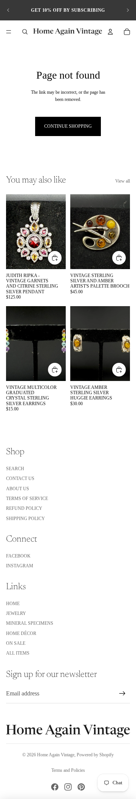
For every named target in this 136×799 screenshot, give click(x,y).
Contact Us (20, 478)
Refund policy (24, 508)
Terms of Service (27, 498)
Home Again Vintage (55, 754)
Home (13, 603)
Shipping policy (25, 518)
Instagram (19, 565)
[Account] (110, 31)
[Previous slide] (8, 10)
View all (122, 181)
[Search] (25, 31)
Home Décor (21, 633)
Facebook (18, 556)
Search (15, 468)
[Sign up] (122, 693)
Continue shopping (68, 126)
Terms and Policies (68, 770)
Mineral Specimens (29, 623)
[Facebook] (54, 786)
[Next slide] (127, 10)
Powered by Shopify (95, 754)
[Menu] (8, 31)
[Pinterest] (81, 786)
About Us (17, 488)
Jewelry (16, 613)
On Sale (15, 643)
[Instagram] (68, 786)
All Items (17, 653)
